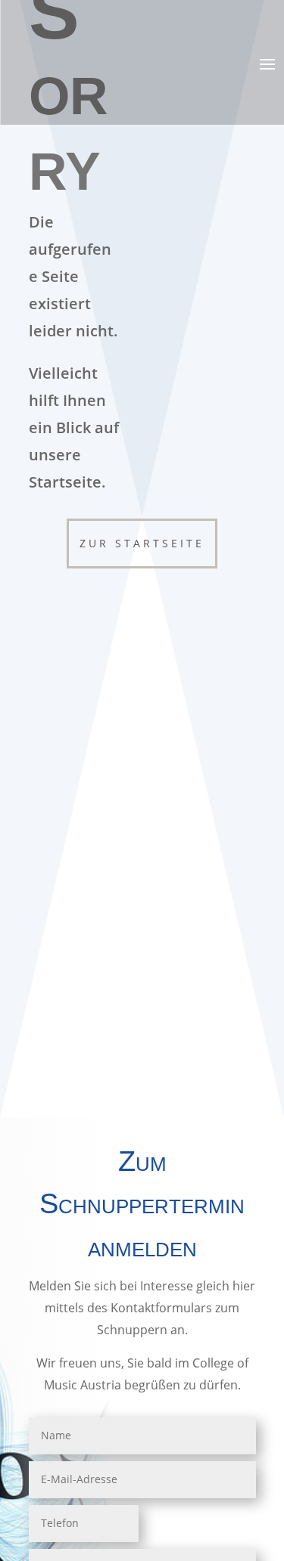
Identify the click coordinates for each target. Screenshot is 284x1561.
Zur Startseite (142, 543)
